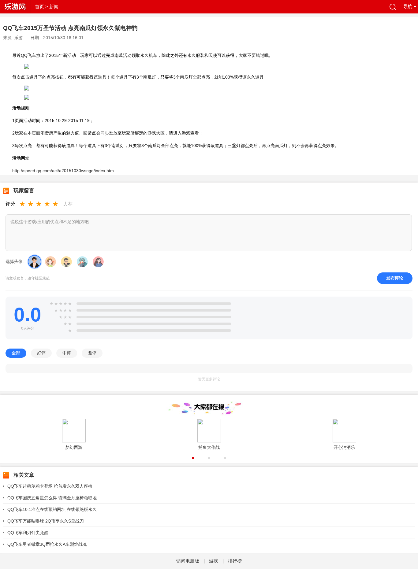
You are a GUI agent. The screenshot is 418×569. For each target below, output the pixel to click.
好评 (41, 352)
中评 (66, 352)
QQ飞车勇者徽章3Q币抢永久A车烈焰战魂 (47, 544)
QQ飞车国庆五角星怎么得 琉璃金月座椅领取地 (52, 497)
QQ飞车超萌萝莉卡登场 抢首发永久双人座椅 (49, 486)
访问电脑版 (188, 560)
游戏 (213, 560)
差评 (92, 352)
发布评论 (394, 277)
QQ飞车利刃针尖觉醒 (27, 532)
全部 (16, 352)
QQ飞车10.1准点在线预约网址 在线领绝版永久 (52, 509)
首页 (39, 6)
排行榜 (235, 560)
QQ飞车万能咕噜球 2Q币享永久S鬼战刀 (45, 521)
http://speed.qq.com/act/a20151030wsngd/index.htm (63, 170)
